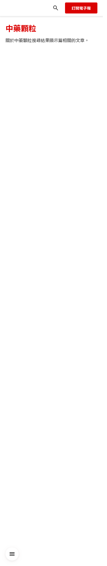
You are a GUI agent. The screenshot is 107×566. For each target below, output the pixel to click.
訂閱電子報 (81, 8)
